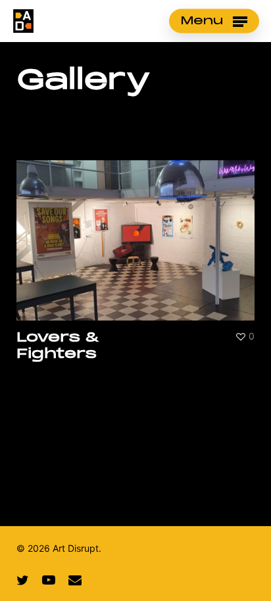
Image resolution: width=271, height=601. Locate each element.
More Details (139, 230)
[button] (214, 21)
